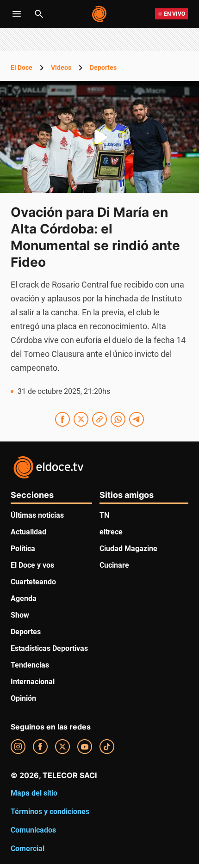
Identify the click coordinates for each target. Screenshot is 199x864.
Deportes (103, 67)
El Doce (21, 67)
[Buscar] (38, 13)
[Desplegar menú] (16, 13)
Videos (61, 67)
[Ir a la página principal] (99, 14)
